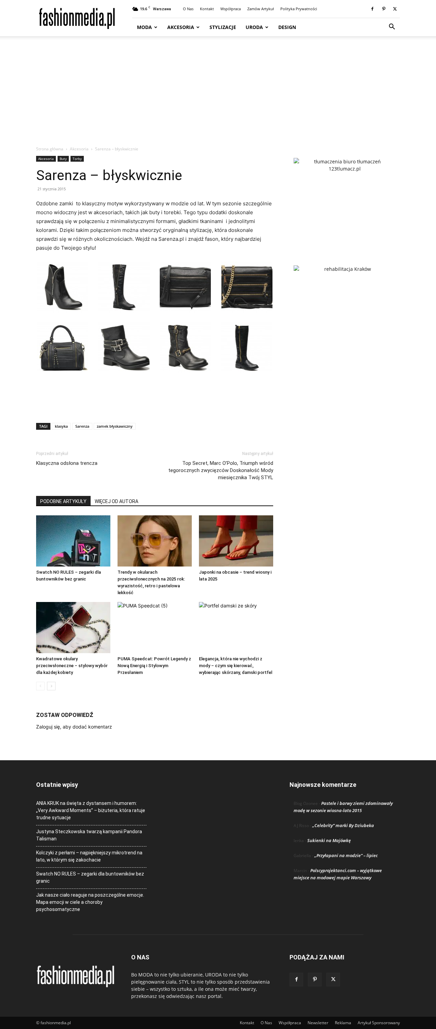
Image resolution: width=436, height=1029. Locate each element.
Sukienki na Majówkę (329, 840)
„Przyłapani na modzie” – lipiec (346, 855)
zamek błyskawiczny (115, 426)
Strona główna (49, 149)
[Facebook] (372, 9)
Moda (144, 27)
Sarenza (82, 426)
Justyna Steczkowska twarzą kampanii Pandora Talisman (89, 835)
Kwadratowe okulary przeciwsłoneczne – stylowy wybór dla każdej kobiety (72, 665)
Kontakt (207, 8)
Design (287, 27)
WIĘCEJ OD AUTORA (116, 501)
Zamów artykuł (260, 8)
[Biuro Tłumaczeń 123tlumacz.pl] (345, 200)
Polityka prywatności (298, 8)
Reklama (343, 1023)
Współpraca (230, 8)
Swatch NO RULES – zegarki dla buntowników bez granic (90, 877)
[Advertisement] (218, 94)
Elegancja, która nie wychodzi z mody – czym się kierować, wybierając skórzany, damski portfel (235, 665)
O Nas (188, 8)
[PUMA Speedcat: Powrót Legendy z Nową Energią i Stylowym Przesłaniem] (155, 627)
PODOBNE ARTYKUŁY (63, 501)
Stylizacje (222, 27)
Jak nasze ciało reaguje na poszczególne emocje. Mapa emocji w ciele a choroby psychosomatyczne (90, 902)
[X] (395, 9)
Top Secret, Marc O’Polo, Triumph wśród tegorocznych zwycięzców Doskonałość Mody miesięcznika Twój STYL (220, 470)
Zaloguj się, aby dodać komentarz (74, 727)
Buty (63, 158)
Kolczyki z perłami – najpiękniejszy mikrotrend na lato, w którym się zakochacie (89, 856)
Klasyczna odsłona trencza (66, 463)
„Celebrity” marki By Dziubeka (343, 825)
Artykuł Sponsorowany (379, 1023)
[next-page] (51, 686)
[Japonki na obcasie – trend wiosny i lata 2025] (236, 541)
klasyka (61, 426)
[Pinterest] (383, 9)
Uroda (254, 27)
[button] (392, 27)
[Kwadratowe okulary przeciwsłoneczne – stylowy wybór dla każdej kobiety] (73, 627)
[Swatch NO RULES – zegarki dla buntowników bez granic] (73, 541)
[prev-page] (40, 686)
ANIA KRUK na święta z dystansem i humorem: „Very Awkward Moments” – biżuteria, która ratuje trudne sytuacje (90, 810)
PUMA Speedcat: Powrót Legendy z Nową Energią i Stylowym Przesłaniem (154, 665)
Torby (77, 158)
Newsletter (318, 1023)
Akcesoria (180, 27)
